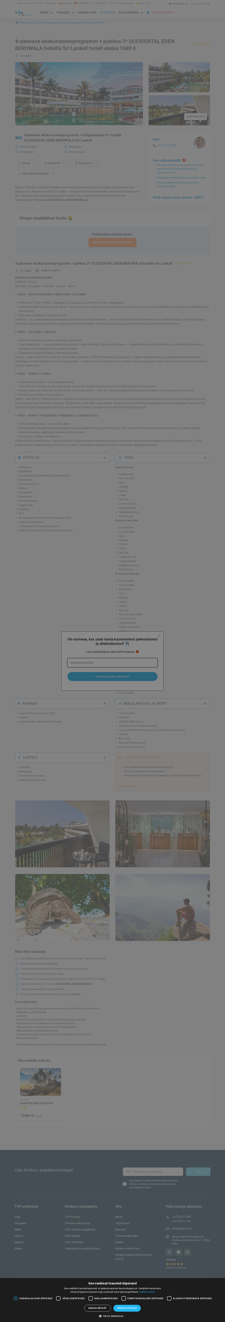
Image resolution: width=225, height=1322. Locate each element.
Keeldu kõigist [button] (97, 1308)
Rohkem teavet (147, 1292)
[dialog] (112, 1300)
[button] (112, 1316)
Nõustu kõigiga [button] (127, 1308)
